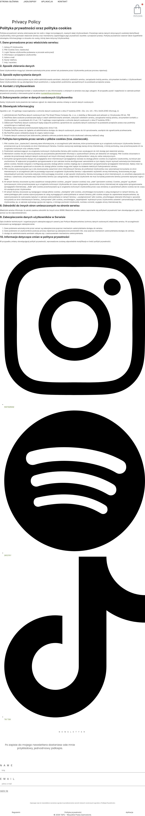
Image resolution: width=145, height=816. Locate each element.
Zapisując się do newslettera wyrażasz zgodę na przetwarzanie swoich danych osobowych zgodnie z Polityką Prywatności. (72, 803)
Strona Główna (9, 1)
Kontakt (62, 1)
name (7, 765)
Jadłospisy (29, 1)
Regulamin (16, 812)
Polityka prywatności (73, 812)
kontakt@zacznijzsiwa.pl (51, 93)
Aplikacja (47, 1)
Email (8, 778)
